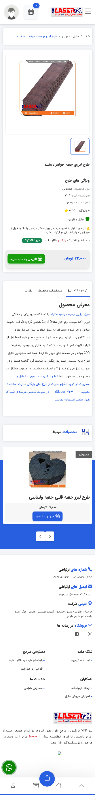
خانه (87, 36)
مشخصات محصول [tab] (50, 291)
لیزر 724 (71, 196)
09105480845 (82, 577)
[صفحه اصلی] (59, 787)
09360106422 (61, 577)
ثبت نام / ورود (80, 660)
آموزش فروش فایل (77, 696)
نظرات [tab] (28, 291)
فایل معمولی (70, 36)
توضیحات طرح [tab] (77, 290)
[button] (31, 12)
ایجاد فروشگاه (80, 688)
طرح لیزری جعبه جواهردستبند (70, 314)
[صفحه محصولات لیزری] (36, 787)
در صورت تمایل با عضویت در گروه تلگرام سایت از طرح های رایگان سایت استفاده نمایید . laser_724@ (48, 384)
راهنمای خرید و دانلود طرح (26, 660)
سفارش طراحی (33, 688)
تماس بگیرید (49, 376)
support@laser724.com (75, 595)
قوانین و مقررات (32, 669)
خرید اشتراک (32, 240)
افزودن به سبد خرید (23, 259)
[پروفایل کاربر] (13, 787)
